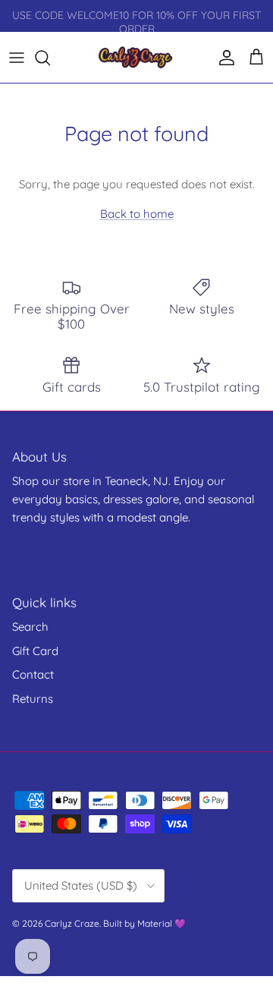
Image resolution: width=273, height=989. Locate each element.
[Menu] (16, 57)
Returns (32, 698)
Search (30, 626)
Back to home (137, 213)
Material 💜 (161, 923)
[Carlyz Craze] (136, 57)
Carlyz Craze (72, 923)
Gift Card (35, 651)
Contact (33, 674)
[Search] (50, 57)
